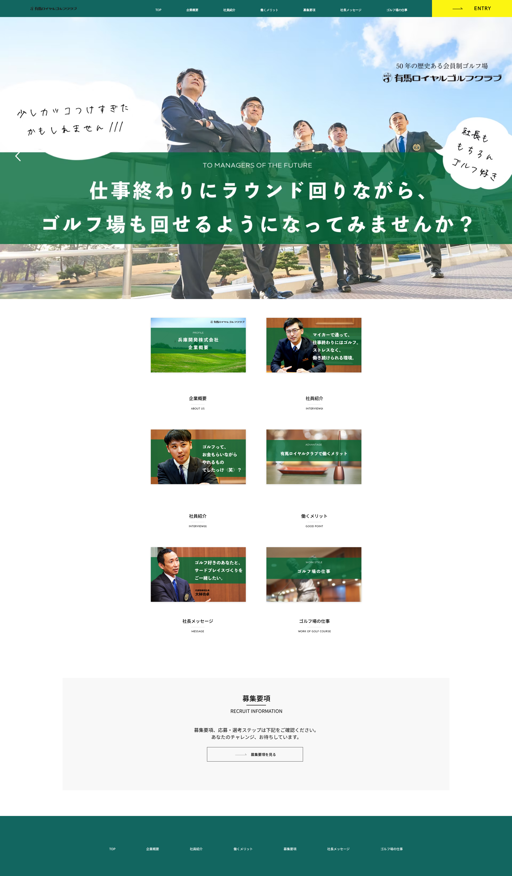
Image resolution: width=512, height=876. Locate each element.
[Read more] (198, 456)
